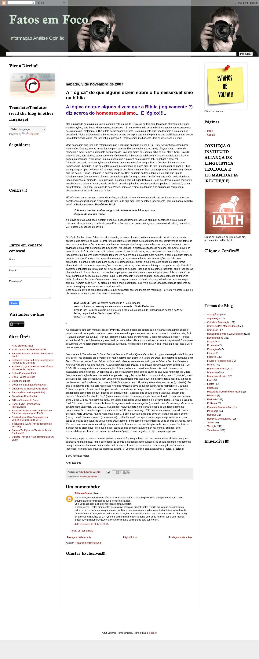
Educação (212, 349)
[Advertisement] (129, 69)
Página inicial (130, 537)
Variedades (213, 430)
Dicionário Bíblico (21, 381)
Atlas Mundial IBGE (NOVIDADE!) (29, 349)
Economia (212, 345)
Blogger (152, 633)
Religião (211, 414)
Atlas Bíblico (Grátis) (22, 345)
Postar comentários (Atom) (88, 543)
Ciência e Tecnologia (218, 322)
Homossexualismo (88, 477)
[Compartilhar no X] (121, 472)
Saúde (210, 422)
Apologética (213, 314)
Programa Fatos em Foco (220, 407)
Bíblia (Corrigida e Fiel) (24, 373)
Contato (211, 135)
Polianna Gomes (83, 493)
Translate (34, 134)
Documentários (215, 337)
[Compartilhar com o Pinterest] (128, 472)
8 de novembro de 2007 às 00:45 (92, 524)
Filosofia (211, 357)
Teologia (211, 426)
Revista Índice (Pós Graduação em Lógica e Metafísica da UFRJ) (30, 418)
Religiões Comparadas (219, 418)
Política (211, 403)
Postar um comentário (82, 530)
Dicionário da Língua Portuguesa (29, 384)
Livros (210, 380)
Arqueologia (213, 318)
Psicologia (212, 411)
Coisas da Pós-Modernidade (222, 326)
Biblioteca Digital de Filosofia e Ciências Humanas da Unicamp (32, 361)
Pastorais (212, 399)
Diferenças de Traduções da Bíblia (30, 388)
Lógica (210, 384)
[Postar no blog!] (117, 472)
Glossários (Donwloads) (24, 396)
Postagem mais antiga (180, 537)
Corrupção (212, 330)
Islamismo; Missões (217, 376)
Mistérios (212, 395)
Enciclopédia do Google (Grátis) (28, 392)
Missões (211, 388)
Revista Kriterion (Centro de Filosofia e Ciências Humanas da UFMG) (32, 412)
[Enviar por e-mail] (114, 472)
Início (210, 131)
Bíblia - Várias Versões (23, 377)
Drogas (211, 341)
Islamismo (212, 372)
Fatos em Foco (48, 18)
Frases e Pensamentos (219, 361)
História (211, 364)
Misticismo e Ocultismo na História (225, 391)
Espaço (211, 353)
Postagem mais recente (79, 537)
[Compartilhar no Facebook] (125, 472)
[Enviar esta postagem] (107, 472)
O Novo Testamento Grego (25, 400)
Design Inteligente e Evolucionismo (225, 334)
